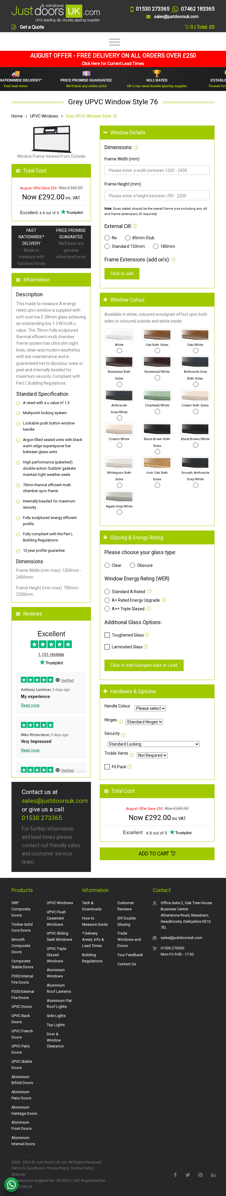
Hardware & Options (133, 691)
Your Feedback (130, 955)
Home (17, 116)
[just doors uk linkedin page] (213, 1174)
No (114, 237)
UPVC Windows (44, 116)
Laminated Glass (127, 647)
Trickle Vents (116, 753)
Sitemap (18, 1174)
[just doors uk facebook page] (175, 1174)
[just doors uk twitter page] (187, 1174)
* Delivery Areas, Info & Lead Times (93, 939)
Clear (117, 565)
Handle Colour (117, 706)
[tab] (157, 133)
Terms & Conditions (28, 1168)
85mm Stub (143, 237)
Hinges (110, 719)
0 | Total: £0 (202, 27)
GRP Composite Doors (20, 909)
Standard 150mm (128, 246)
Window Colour (127, 300)
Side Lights (56, 1015)
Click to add (122, 273)
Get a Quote (32, 27)
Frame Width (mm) (121, 159)
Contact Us (126, 964)
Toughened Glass (128, 635)
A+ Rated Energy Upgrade (136, 600)
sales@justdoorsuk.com (55, 800)
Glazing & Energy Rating (136, 538)
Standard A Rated (128, 591)
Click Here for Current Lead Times (113, 63)
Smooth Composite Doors (20, 945)
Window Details (128, 133)
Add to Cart (154, 854)
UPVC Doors (21, 1006)
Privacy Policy (57, 1168)
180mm (167, 246)
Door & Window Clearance (55, 1040)
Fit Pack (119, 766)
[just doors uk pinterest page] (200, 1174)
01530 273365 (42, 817)
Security (112, 733)
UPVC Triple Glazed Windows (56, 954)
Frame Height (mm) (122, 184)
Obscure (145, 565)
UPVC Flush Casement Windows (56, 918)
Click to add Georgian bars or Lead (144, 665)
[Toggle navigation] (113, 42)
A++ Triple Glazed (128, 608)
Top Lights (56, 1025)
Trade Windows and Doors (129, 939)
